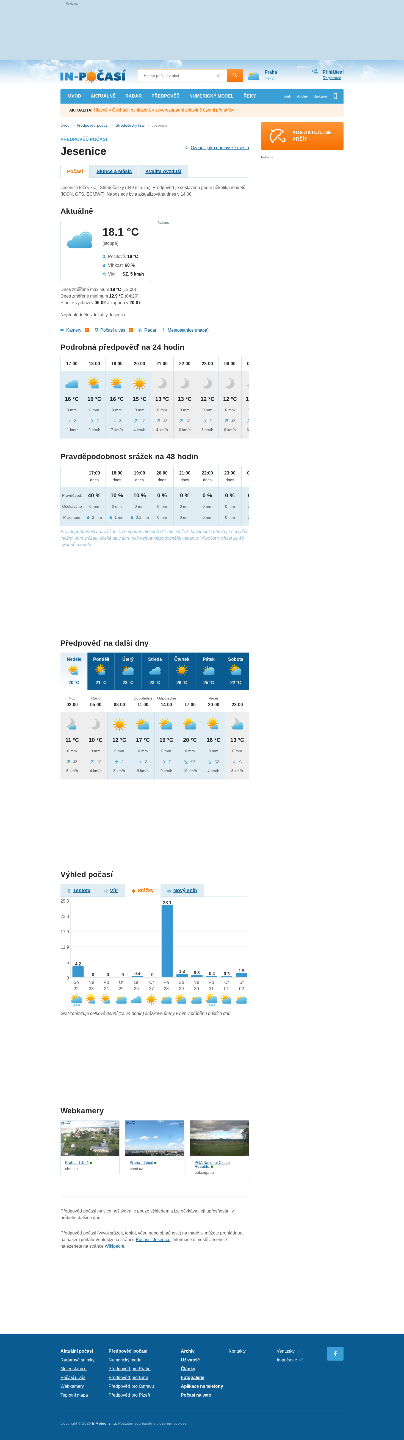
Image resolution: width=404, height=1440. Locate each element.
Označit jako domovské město (220, 147)
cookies (180, 1423)
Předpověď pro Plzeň (129, 1395)
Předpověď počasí (93, 125)
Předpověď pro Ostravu (131, 1386)
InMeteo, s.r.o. (104, 1423)
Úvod (65, 125)
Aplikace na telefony (202, 1386)
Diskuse (320, 96)
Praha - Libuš (76, 1162)
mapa (201, 330)
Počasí (75, 171)
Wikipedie (114, 1246)
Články (188, 1368)
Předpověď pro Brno (128, 1377)
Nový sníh (185, 890)
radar (133, 96)
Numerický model (126, 1360)
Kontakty (237, 1351)
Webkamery (72, 1386)
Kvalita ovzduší (163, 171)
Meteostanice (181, 330)
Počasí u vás (112, 330)
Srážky (146, 890)
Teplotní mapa (74, 1395)
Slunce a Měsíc (114, 171)
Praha (271, 72)
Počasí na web (196, 1395)
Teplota (81, 890)
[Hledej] (235, 75)
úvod (74, 96)
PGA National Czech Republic (212, 1164)
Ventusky (286, 1351)
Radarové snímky (77, 1360)
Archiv (302, 96)
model (211, 96)
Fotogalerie (192, 1377)
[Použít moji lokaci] (218, 76)
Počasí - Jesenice (153, 1239)
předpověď (165, 96)
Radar (150, 330)
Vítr (114, 890)
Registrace (332, 78)
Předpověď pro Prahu (130, 1368)
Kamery (73, 330)
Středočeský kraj (130, 125)
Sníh (287, 96)
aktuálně (103, 96)
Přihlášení (333, 72)
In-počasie (287, 1360)
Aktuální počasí (76, 1351)
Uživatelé (190, 1360)
